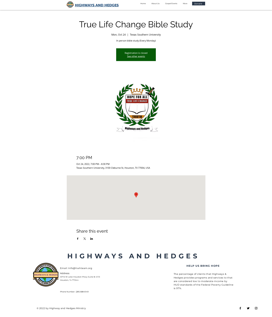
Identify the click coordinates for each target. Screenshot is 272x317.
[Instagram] (256, 308)
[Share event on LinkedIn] (91, 239)
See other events (136, 56)
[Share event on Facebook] (77, 239)
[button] (198, 3)
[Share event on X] (84, 239)
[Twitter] (248, 308)
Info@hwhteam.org (80, 268)
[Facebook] (240, 308)
